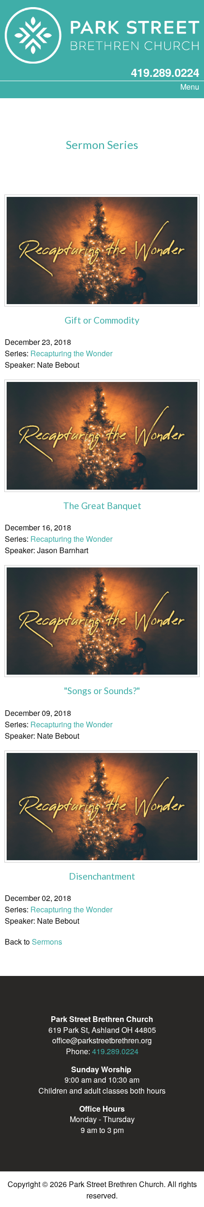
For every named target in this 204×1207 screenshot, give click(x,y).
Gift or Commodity (102, 320)
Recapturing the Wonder (71, 353)
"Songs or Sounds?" (102, 690)
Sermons (47, 941)
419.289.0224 (165, 72)
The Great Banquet (102, 505)
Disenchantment (102, 876)
